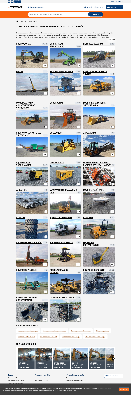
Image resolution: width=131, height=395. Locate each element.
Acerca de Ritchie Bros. (16, 381)
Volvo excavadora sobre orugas (95, 337)
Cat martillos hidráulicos (26, 337)
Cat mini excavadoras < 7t (48, 337)
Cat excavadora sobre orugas (28, 331)
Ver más (112, 39)
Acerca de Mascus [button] (14, 378)
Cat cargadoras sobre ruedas (81, 331)
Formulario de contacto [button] (74, 381)
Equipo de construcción (28, 21)
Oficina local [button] (70, 378)
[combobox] (105, 376)
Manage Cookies (47, 390)
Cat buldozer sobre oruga (71, 337)
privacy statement (63, 390)
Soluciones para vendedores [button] (45, 378)
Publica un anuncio (42, 381)
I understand (124, 389)
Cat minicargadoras (102, 331)
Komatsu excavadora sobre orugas (54, 331)
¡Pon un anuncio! (115, 7)
